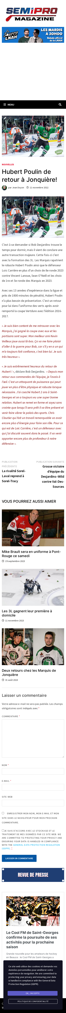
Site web (7, 796)
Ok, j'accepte (33, 993)
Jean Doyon (18, 187)
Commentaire (11, 716)
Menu (11, 104)
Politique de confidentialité (33, 1001)
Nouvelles (8, 164)
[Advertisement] (33, 75)
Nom (5, 765)
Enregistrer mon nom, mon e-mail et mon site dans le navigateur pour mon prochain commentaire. (30, 818)
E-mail (6, 780)
